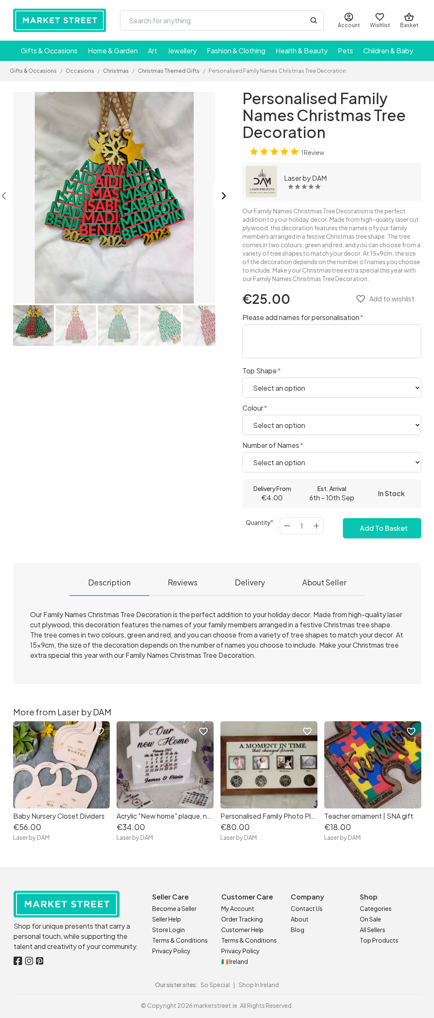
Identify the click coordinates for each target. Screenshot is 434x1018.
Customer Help (242, 929)
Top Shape (260, 370)
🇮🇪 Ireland (234, 961)
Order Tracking (242, 919)
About (300, 919)
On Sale (370, 919)
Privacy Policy (171, 951)
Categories (376, 908)
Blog (297, 929)
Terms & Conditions (180, 940)
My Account (237, 908)
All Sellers (372, 929)
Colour (253, 407)
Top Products (379, 940)
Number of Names (271, 445)
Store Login (168, 929)
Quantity (258, 522)
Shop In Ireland (259, 984)
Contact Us (307, 908)
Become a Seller (174, 908)
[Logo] (59, 20)
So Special (215, 984)
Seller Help (166, 919)
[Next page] (223, 196)
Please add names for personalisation (301, 317)
